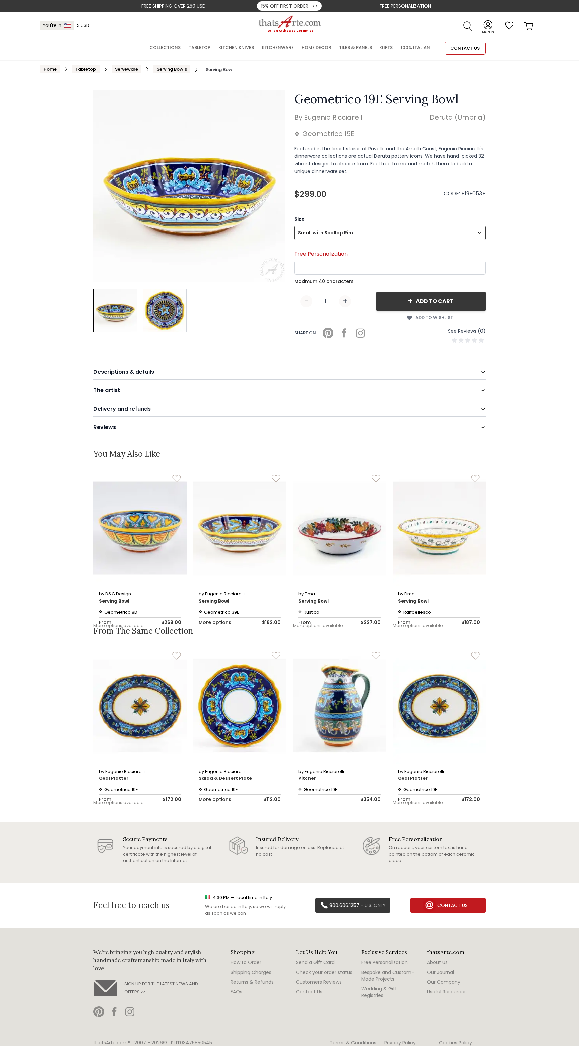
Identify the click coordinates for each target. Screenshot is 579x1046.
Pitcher (307, 778)
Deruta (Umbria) (458, 117)
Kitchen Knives (236, 47)
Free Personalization (405, 6)
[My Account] (488, 25)
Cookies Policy (455, 1042)
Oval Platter (113, 778)
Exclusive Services (384, 952)
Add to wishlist (434, 317)
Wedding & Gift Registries (379, 992)
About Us (437, 962)
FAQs (236, 991)
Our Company (443, 982)
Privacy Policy (400, 1042)
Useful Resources (447, 991)
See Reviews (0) (467, 331)
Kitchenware (278, 47)
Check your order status (324, 972)
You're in (52, 25)
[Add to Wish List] (176, 478)
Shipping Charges (251, 972)
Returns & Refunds (252, 982)
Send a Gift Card (315, 962)
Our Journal (440, 972)
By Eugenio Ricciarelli (329, 117)
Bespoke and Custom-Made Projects (387, 975)
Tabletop (85, 69)
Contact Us (309, 991)
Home (50, 69)
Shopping (243, 952)
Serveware (126, 69)
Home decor (316, 47)
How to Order (246, 962)
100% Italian (415, 47)
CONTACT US (465, 48)
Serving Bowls (172, 69)
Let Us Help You (316, 952)
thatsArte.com (445, 952)
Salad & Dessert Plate (225, 778)
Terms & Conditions (353, 1042)
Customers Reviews (319, 982)
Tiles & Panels (355, 47)
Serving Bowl (114, 601)
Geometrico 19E (328, 133)
